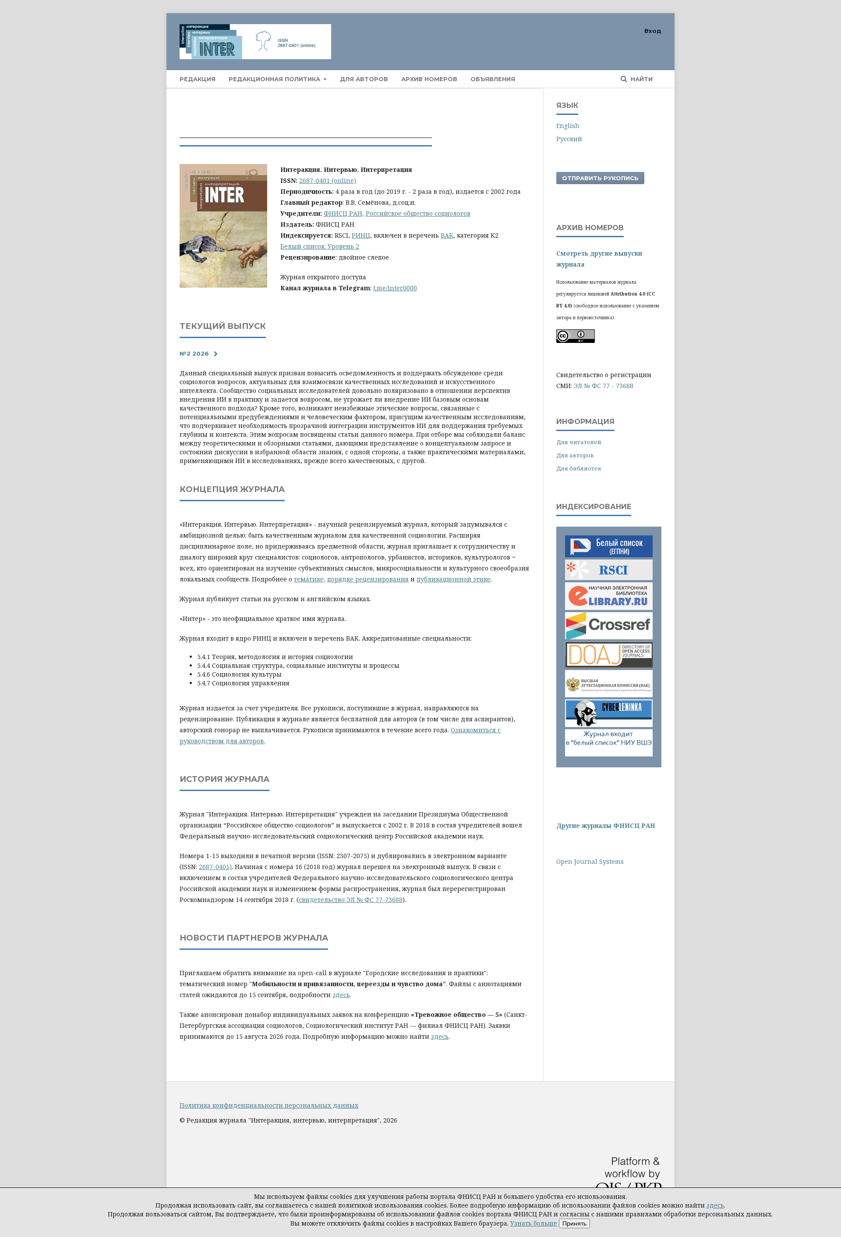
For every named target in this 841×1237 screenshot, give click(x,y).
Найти (641, 78)
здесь (341, 995)
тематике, (309, 579)
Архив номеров (429, 78)
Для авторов (364, 78)
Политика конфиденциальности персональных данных (269, 1105)
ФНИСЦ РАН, (344, 213)
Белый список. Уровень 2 (319, 246)
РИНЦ (361, 235)
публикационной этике (454, 579)
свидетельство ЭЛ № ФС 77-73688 (351, 899)
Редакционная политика (275, 78)
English (568, 125)
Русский (569, 139)
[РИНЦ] (609, 581)
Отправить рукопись (600, 178)
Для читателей (578, 442)
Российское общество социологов (418, 213)
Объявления (492, 78)
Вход (652, 30)
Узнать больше (533, 1223)
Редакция (198, 78)
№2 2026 (194, 353)
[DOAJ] (609, 665)
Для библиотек (578, 468)
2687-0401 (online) (327, 180)
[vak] (609, 695)
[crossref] (609, 637)
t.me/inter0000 (395, 288)
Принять (574, 1223)
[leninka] (609, 724)
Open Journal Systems (590, 861)
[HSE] (609, 754)
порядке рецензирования (368, 579)
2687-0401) (215, 867)
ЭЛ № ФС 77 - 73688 (603, 385)
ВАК (447, 235)
